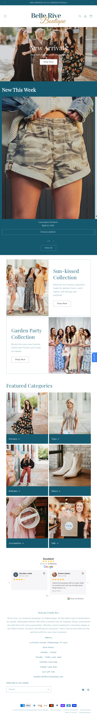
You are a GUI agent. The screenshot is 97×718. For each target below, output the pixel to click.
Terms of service (71, 712)
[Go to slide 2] (48, 595)
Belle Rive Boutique (26, 710)
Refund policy (86, 710)
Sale (53, 543)
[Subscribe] (48, 689)
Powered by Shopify (41, 710)
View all (48, 248)
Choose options (48, 232)
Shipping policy (85, 712)
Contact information (70, 710)
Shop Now (48, 62)
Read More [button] (56, 591)
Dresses (13, 438)
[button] (5, 16)
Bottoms (13, 491)
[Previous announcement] (4, 2)
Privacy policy (56, 710)
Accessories (15, 543)
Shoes (54, 491)
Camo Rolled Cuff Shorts (48, 222)
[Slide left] (43, 241)
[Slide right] (53, 241)
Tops (54, 438)
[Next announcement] (92, 2)
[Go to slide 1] (46, 595)
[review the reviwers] (44, 574)
